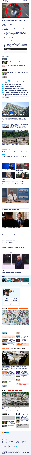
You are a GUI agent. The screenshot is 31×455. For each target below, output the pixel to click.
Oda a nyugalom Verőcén (6, 149)
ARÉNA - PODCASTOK (5, 0)
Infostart (3, 24)
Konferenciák (21, 308)
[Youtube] (28, 452)
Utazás (19, 348)
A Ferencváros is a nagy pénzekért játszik (8, 234)
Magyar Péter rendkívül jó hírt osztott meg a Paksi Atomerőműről (12, 186)
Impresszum (17, 451)
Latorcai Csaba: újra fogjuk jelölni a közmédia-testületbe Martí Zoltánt (13, 183)
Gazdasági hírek (17, 442)
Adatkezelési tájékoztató (5, 452)
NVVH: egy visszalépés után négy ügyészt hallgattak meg (11, 227)
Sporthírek (10, 442)
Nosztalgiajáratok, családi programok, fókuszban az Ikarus (11, 252)
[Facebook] (25, 452)
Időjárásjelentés (24, 441)
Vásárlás (15, 348)
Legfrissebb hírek (11, 441)
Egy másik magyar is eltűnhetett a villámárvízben (11, 144)
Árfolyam (16, 308)
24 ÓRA (8, 80)
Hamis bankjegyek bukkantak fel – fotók (8, 232)
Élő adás (7, 298)
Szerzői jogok (16, 452)
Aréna (22, 442)
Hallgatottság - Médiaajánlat (11, 451)
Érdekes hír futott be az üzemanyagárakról (8, 240)
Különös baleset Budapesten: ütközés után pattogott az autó (21, 170)
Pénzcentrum (11, 308)
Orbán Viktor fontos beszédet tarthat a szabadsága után (10, 209)
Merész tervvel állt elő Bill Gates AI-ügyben (7, 179)
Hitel (12, 348)
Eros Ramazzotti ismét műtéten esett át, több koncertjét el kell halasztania (13, 247)
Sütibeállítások (4, 453)
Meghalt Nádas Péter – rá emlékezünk (8, 270)
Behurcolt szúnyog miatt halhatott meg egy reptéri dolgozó (11, 272)
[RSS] (23, 452)
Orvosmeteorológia (4, 442)
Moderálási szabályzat (12, 452)
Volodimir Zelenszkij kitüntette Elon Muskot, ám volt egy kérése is (12, 242)
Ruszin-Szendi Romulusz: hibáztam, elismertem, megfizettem (14, 156)
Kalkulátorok (24, 348)
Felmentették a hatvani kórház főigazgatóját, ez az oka (10, 207)
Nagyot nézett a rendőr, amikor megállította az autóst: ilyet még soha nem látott (14, 151)
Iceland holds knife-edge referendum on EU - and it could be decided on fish (22, 425)
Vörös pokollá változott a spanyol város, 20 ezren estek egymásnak (15, 181)
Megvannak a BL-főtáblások (6, 169)
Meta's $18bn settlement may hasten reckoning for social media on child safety (8, 418)
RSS (19, 452)
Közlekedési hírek (17, 441)
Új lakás (26, 308)
